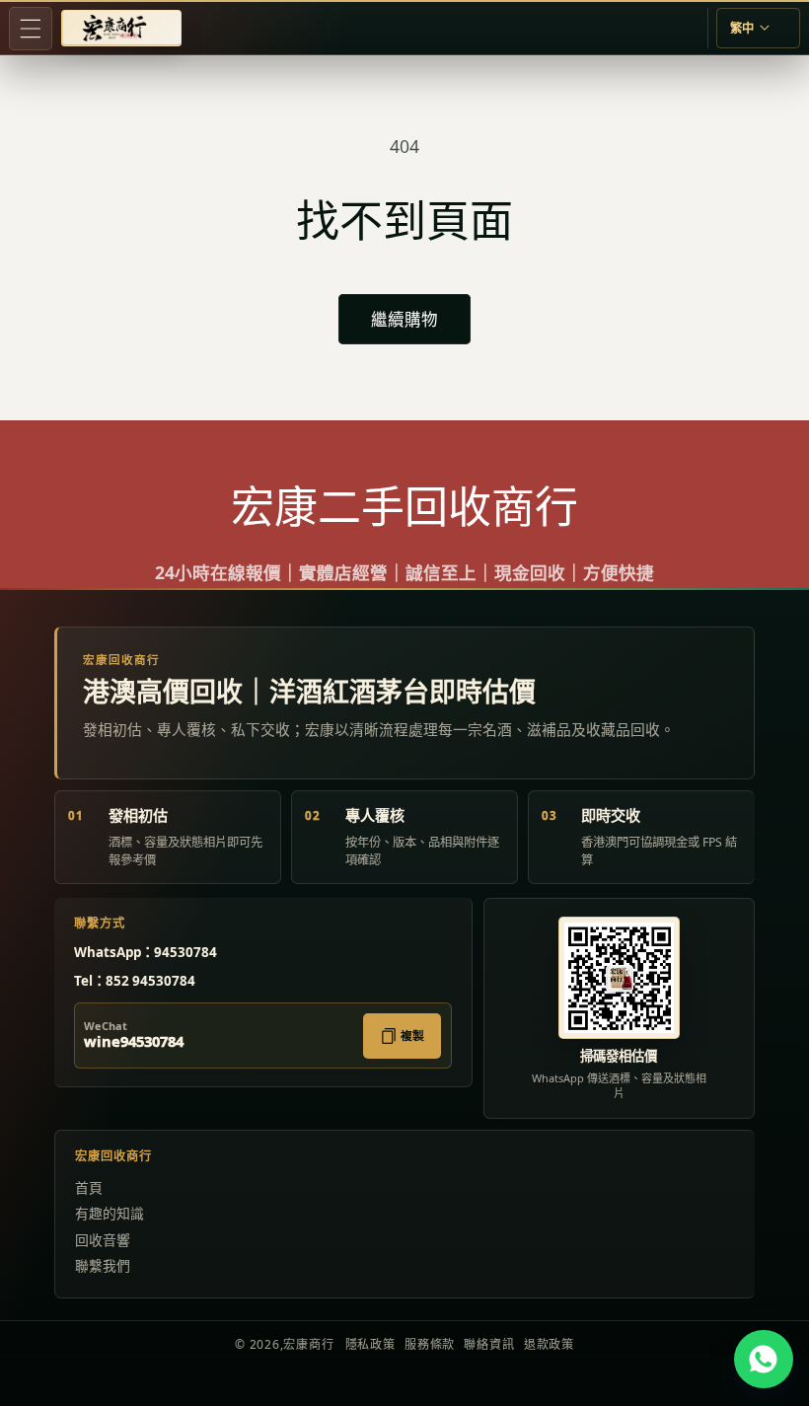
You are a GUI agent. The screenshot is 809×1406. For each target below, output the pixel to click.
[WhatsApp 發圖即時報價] (763, 1359)
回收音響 (102, 1239)
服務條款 (429, 1344)
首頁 (89, 1187)
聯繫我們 (102, 1265)
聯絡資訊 (489, 1344)
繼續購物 (404, 319)
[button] (30, 28)
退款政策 (549, 1344)
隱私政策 (370, 1344)
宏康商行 (308, 1344)
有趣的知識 (109, 1213)
